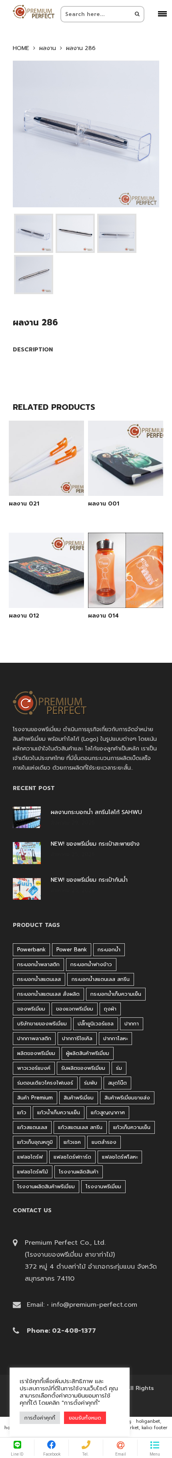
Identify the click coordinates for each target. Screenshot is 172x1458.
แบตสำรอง (104, 1142)
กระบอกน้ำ (109, 949)
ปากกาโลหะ (115, 1038)
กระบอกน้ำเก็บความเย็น (115, 994)
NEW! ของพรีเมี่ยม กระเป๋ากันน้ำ (89, 880)
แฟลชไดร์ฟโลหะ (120, 1157)
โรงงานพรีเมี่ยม (103, 1186)
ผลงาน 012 (24, 616)
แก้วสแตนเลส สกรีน (80, 1127)
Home (21, 48)
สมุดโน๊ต (117, 1083)
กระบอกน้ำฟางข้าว (91, 964)
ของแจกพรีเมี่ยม (74, 1009)
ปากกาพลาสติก (34, 1038)
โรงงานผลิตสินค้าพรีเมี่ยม (46, 1186)
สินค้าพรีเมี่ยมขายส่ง (127, 1097)
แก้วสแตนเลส (32, 1127)
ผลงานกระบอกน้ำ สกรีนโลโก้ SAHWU (96, 812)
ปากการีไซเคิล (77, 1038)
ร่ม (119, 1068)
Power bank (71, 949)
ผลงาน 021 (24, 504)
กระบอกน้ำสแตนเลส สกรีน (101, 979)
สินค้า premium (35, 1097)
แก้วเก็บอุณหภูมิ (35, 1142)
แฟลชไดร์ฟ (30, 1157)
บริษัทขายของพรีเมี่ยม (42, 1023)
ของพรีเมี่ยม (31, 1009)
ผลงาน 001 (103, 504)
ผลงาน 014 (103, 616)
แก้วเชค (72, 1142)
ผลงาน (47, 48)
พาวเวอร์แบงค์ (33, 1068)
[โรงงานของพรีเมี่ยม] (33, 11)
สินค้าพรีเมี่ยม (79, 1097)
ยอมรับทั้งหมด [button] (85, 1418)
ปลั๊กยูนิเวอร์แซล (96, 1023)
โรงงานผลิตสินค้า (78, 1171)
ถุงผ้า (110, 1009)
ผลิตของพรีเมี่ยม (36, 1053)
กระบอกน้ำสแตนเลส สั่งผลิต (48, 994)
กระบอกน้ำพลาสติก (38, 964)
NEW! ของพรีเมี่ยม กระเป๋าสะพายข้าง (95, 844)
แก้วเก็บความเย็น (131, 1127)
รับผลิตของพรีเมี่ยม (83, 1068)
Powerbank (31, 949)
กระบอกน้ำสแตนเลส (39, 979)
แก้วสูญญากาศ (108, 1112)
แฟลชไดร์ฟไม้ (32, 1171)
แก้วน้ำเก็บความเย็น (58, 1112)
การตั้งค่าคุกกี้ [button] (39, 1418)
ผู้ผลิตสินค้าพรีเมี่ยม (87, 1053)
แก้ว (21, 1112)
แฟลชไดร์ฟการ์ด (72, 1157)
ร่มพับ (90, 1083)
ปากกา (131, 1023)
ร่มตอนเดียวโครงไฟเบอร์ (45, 1083)
